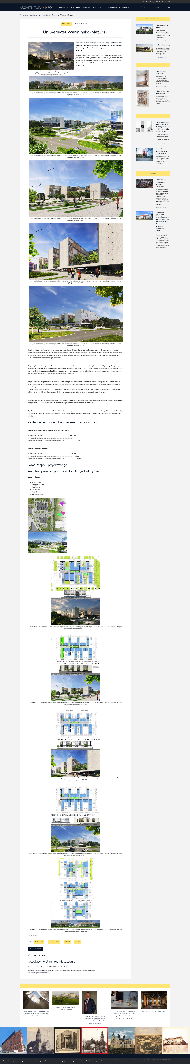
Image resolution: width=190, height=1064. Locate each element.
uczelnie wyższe (54, 941)
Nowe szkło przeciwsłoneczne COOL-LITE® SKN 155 (163, 151)
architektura (39, 941)
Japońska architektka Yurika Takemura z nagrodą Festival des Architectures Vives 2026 (36, 1013)
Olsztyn (77, 941)
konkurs (67, 941)
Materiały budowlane (153, 116)
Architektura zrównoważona (83, 7)
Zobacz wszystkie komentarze (38, 973)
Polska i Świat (45, 15)
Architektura (62, 7)
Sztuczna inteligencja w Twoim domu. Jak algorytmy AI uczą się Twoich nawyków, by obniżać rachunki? (163, 126)
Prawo (125, 7)
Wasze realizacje (153, 65)
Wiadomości (113, 7)
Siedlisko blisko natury (163, 45)
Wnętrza (101, 7)
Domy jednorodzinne (153, 19)
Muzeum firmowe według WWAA (153, 1011)
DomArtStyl (64, 967)
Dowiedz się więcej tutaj (96, 1061)
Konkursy (153, 173)
